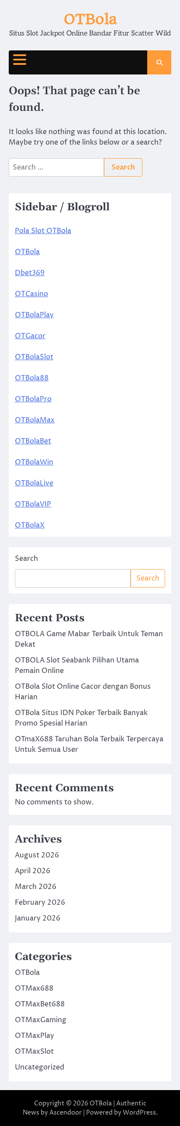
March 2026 (35, 887)
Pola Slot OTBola (43, 231)
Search (26, 558)
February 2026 (40, 902)
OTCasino (31, 294)
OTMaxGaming (40, 1020)
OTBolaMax (35, 420)
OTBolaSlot (34, 357)
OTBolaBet (33, 441)
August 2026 (37, 855)
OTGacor (30, 336)
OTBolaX (30, 525)
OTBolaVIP (33, 504)
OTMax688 (34, 988)
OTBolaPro (33, 399)
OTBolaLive (34, 483)
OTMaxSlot (34, 1051)
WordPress (139, 1112)
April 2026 (32, 871)
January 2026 (37, 918)
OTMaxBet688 (40, 1004)
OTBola (90, 19)
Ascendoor (65, 1112)
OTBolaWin (34, 462)
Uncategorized (39, 1067)
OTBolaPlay (34, 315)
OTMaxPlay (34, 1036)
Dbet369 (30, 273)
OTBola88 (31, 378)
